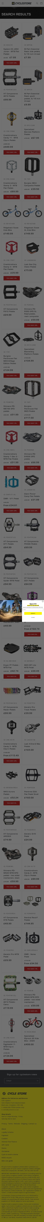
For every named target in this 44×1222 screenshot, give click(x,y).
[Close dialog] (43, 601)
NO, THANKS (33, 617)
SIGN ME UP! (33, 613)
